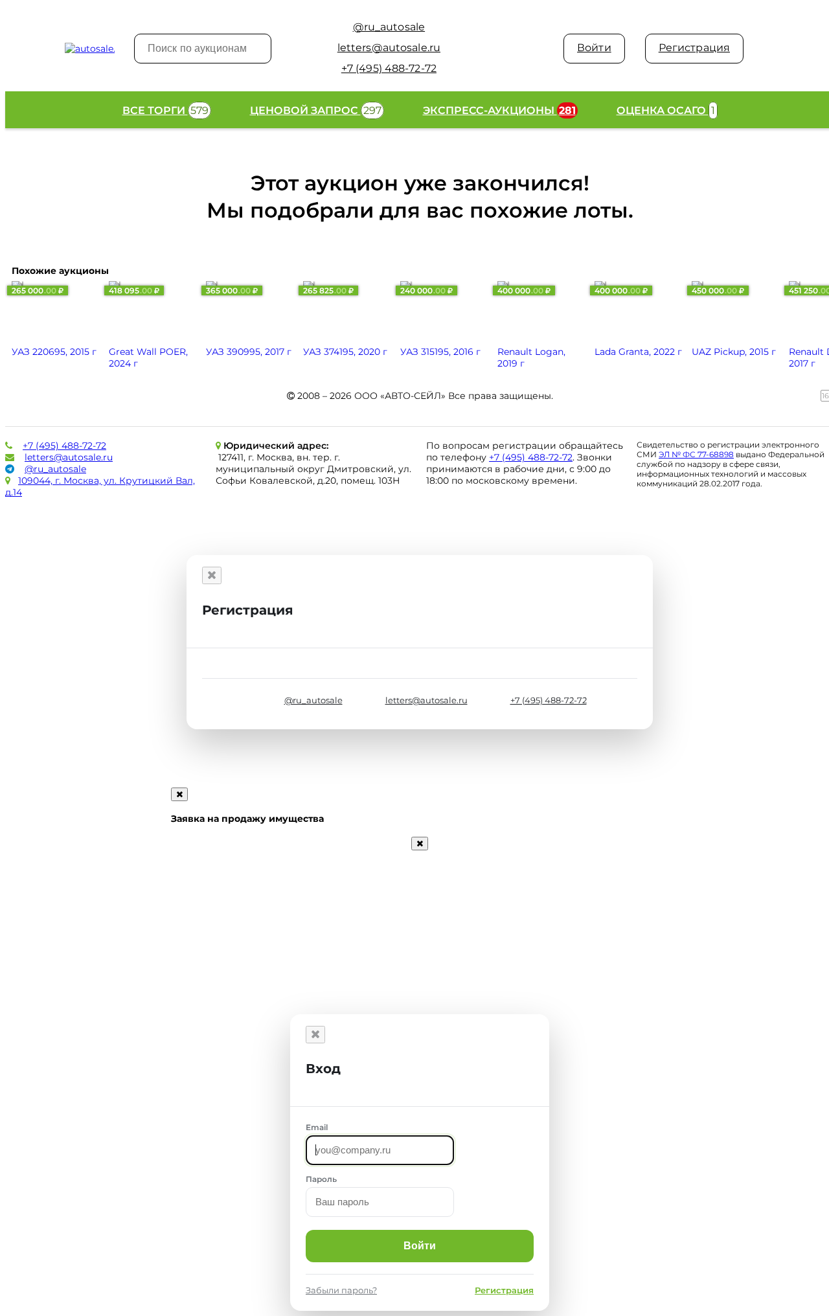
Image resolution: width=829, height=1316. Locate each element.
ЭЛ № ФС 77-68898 (696, 454)
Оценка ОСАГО (666, 110)
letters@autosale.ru (69, 457)
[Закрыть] (211, 575)
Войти (594, 47)
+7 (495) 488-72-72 (64, 445)
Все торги (165, 110)
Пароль (321, 1179)
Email (317, 1127)
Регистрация (694, 47)
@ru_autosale (55, 469)
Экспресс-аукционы (499, 110)
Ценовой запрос (315, 110)
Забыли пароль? (341, 1290)
